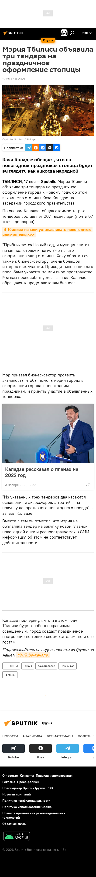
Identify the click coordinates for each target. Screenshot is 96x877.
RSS (50, 788)
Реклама (8, 782)
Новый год (68, 666)
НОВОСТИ (11, 666)
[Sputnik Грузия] (14, 35)
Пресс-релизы (28, 782)
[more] (88, 484)
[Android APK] (16, 837)
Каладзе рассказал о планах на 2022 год (41, 472)
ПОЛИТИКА (87, 736)
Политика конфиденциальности (26, 800)
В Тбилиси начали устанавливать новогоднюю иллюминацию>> (47, 232)
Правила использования (54, 775)
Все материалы (60, 736)
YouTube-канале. (33, 655)
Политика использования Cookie (27, 807)
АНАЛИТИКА (32, 736)
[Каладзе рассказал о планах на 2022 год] (48, 433)
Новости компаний (16, 794)
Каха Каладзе (46, 666)
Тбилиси (9, 674)
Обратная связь (14, 824)
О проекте (10, 775)
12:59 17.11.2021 (13, 79)
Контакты (27, 775)
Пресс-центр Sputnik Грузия (23, 788)
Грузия (28, 666)
